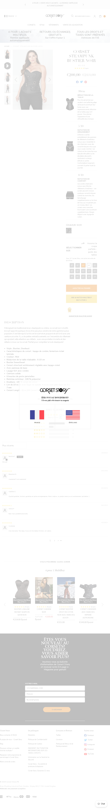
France (37, 423)
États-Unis (73, 423)
